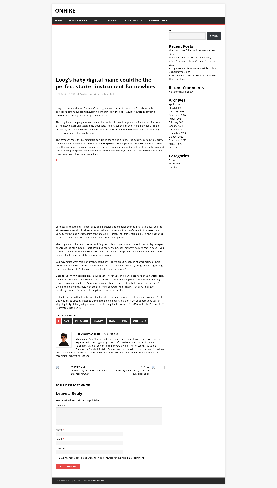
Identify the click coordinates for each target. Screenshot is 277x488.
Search (172, 30)
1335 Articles (111, 333)
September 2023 (177, 140)
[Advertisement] (110, 52)
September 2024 (177, 115)
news (112, 321)
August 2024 (175, 118)
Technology (102, 93)
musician (99, 321)
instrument (81, 321)
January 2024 (176, 125)
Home (58, 20)
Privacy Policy (78, 20)
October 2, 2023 (67, 93)
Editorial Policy (159, 20)
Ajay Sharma (86, 93)
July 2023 (173, 147)
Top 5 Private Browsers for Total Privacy (190, 57)
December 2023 (177, 129)
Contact (113, 20)
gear (66, 321)
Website (60, 448)
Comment (61, 405)
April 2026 (174, 104)
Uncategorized (176, 167)
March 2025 (175, 107)
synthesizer (139, 321)
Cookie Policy (134, 20)
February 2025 (176, 111)
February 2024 (176, 122)
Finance (173, 160)
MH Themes (98, 480)
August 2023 (175, 143)
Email (59, 438)
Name (59, 429)
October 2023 (176, 136)
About (97, 20)
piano (124, 321)
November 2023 (177, 132)
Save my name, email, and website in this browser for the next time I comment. (101, 457)
